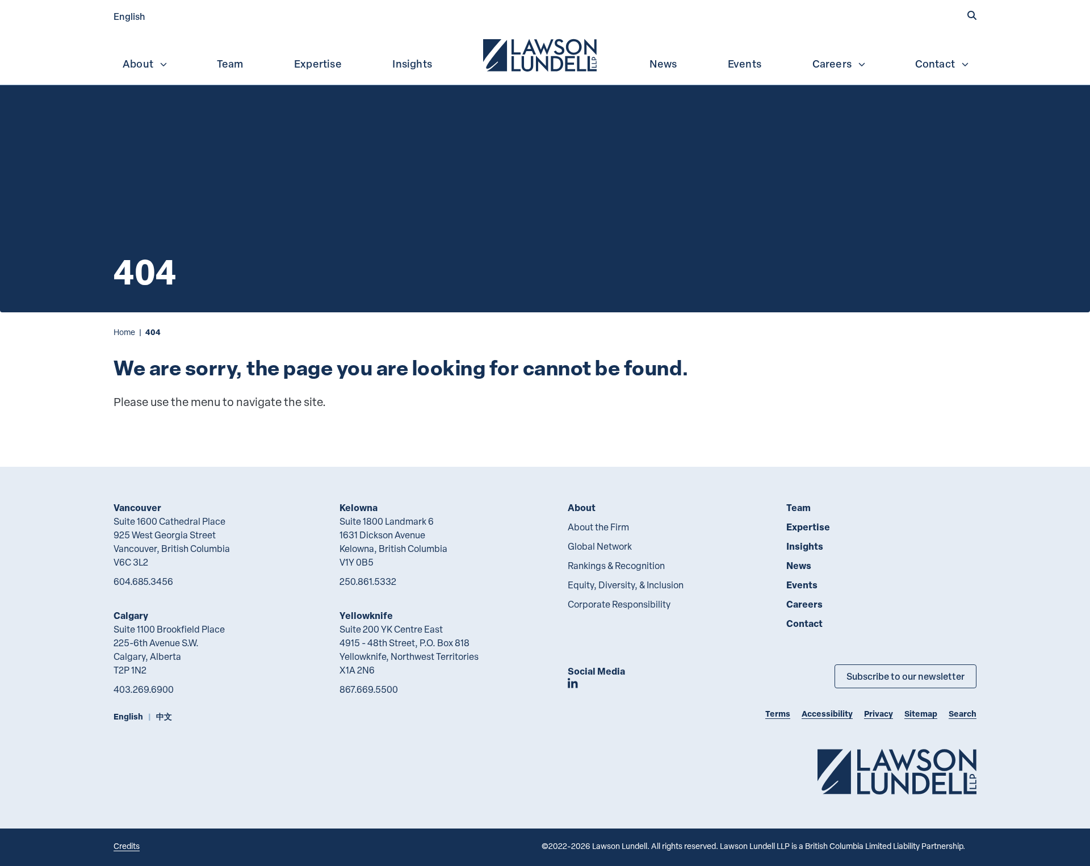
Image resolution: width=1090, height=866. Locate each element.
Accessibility (827, 713)
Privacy (878, 713)
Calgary (131, 615)
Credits (127, 845)
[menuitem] (541, 54)
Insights (412, 63)
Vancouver (137, 507)
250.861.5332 (367, 581)
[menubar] (545, 54)
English (129, 16)
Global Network (600, 546)
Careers (832, 63)
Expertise (318, 63)
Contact (935, 63)
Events (744, 63)
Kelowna (358, 507)
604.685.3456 (143, 581)
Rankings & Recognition (616, 565)
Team (230, 63)
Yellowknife (366, 615)
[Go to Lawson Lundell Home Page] (897, 771)
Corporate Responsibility (619, 604)
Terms (777, 713)
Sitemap (920, 713)
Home (124, 332)
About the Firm (598, 527)
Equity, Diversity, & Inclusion (626, 585)
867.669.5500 (368, 689)
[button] (971, 15)
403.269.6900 (144, 689)
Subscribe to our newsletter (905, 676)
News (663, 63)
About (138, 63)
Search (962, 713)
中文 (164, 716)
